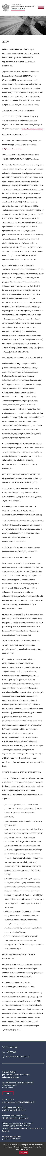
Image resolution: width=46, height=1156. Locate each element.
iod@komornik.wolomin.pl (12, 149)
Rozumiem (23, 1153)
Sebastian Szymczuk (18, 8)
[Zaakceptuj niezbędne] (43, 1149)
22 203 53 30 (11, 1047)
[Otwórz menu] (41, 8)
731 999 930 (11, 1052)
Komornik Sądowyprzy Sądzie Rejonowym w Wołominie (23, 5)
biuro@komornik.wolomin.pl (32, 129)
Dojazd (7, 1093)
